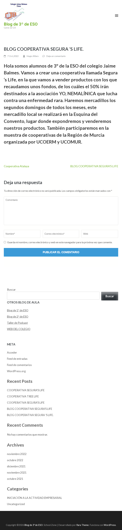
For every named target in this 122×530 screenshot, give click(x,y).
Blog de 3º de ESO (21, 24)
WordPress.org (16, 371)
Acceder (12, 352)
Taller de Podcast (17, 322)
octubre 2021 (15, 478)
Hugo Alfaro (33, 56)
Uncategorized (16, 504)
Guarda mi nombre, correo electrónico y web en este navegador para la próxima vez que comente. (59, 242)
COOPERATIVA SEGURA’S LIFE (25, 390)
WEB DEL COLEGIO (18, 329)
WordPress (110, 525)
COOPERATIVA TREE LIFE (23, 396)
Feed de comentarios (19, 365)
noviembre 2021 (17, 472)
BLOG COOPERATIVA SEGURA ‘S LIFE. (30, 415)
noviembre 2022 (17, 454)
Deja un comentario (56, 56)
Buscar (11, 289)
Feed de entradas (17, 358)
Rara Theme (82, 525)
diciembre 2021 (16, 466)
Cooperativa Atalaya (16, 166)
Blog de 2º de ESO (17, 316)
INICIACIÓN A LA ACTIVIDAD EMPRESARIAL (34, 497)
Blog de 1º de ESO (17, 310)
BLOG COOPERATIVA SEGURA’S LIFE (94, 166)
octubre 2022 (15, 460)
